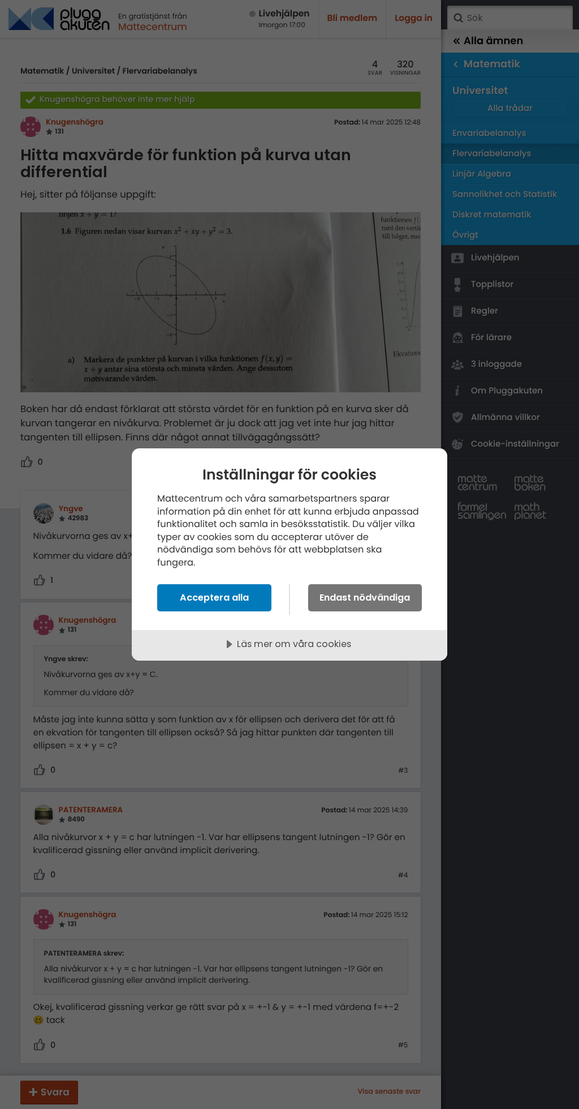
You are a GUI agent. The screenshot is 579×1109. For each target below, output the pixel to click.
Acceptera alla (214, 597)
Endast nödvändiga (364, 597)
